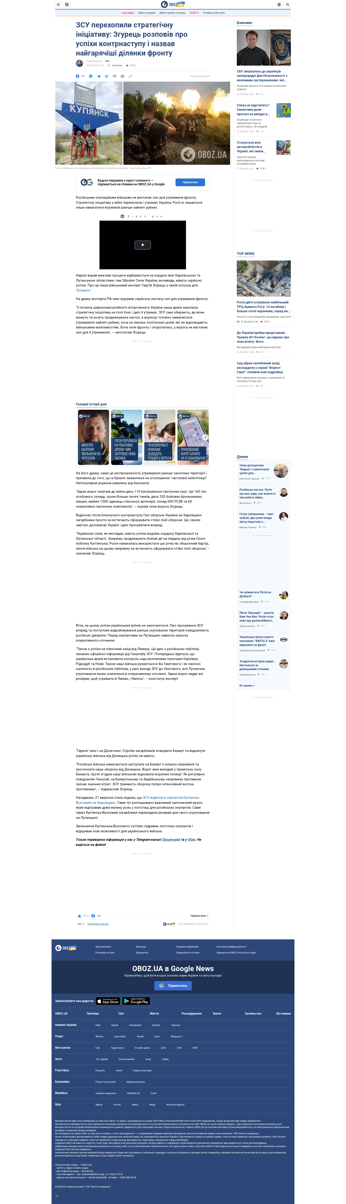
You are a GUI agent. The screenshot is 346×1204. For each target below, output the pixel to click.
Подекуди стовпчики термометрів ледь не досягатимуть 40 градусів (252, 123)
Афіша (99, 1104)
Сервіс (165, 1059)
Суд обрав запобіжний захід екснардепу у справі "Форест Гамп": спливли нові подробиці (260, 367)
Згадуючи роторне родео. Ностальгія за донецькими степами (257, 665)
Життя (154, 1013)
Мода (152, 1104)
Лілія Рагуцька (94, 61)
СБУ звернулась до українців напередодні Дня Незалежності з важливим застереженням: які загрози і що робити (262, 75)
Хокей (140, 1036)
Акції (148, 1059)
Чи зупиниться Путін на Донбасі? (255, 594)
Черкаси (175, 1025)
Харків (114, 1025)
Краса (135, 1104)
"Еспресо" (83, 290)
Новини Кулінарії (142, 1070)
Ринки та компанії (106, 1082)
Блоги (217, 1013)
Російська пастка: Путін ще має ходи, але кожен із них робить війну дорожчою (257, 494)
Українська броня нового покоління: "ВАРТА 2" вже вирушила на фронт (257, 640)
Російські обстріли (214, 12)
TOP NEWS (245, 253)
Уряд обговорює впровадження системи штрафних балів (251, 160)
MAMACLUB (133, 1093)
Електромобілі (127, 1059)
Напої (119, 1070)
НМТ (195, 1047)
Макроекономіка (136, 1082)
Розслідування (192, 1013)
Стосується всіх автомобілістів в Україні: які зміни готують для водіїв (251, 147)
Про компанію (103, 946)
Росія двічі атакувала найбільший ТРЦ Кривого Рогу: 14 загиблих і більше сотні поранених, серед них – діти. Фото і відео (263, 306)
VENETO (194, 12)
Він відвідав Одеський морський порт (259, 347)
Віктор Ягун (245, 503)
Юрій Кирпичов (247, 674)
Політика (93, 1013)
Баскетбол (120, 1036)
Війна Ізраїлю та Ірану (172, 12)
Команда (141, 946)
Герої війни (127, 12)
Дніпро (156, 1025)
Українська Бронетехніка (252, 650)
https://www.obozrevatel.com (174, 1120)
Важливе (244, 23)
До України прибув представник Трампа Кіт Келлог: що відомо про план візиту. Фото (263, 337)
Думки (242, 456)
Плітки (117, 1104)
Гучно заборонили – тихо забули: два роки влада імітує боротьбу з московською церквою (256, 518)
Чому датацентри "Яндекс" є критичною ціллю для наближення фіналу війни (254, 469)
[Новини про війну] (169, 925)
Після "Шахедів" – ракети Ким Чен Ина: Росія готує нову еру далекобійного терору (256, 617)
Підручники (117, 1047)
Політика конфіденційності (231, 946)
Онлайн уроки (142, 1047)
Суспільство (253, 1013)
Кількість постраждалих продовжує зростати (264, 316)
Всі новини (283, 1013)
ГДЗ (98, 1047)
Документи (142, 952)
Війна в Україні (147, 12)
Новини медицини (106, 1093)
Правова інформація (187, 946)
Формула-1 (177, 1036)
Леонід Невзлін (247, 626)
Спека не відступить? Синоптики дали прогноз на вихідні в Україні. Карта (253, 109)
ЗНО (179, 1047)
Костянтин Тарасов (249, 479)
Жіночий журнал (175, 1104)
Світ (121, 1013)
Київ (98, 1025)
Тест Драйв (102, 1059)
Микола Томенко (248, 527)
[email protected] (97, 1177)
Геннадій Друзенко (249, 602)
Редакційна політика (98, 924)
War (107, 61)
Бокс (157, 1036)
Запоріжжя (135, 1025)
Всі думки (245, 685)
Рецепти (100, 1070)
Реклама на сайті (105, 952)
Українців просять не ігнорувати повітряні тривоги (261, 87)
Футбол (99, 1036)
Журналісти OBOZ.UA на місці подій (236, 952)
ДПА (163, 1047)
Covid (153, 1093)
